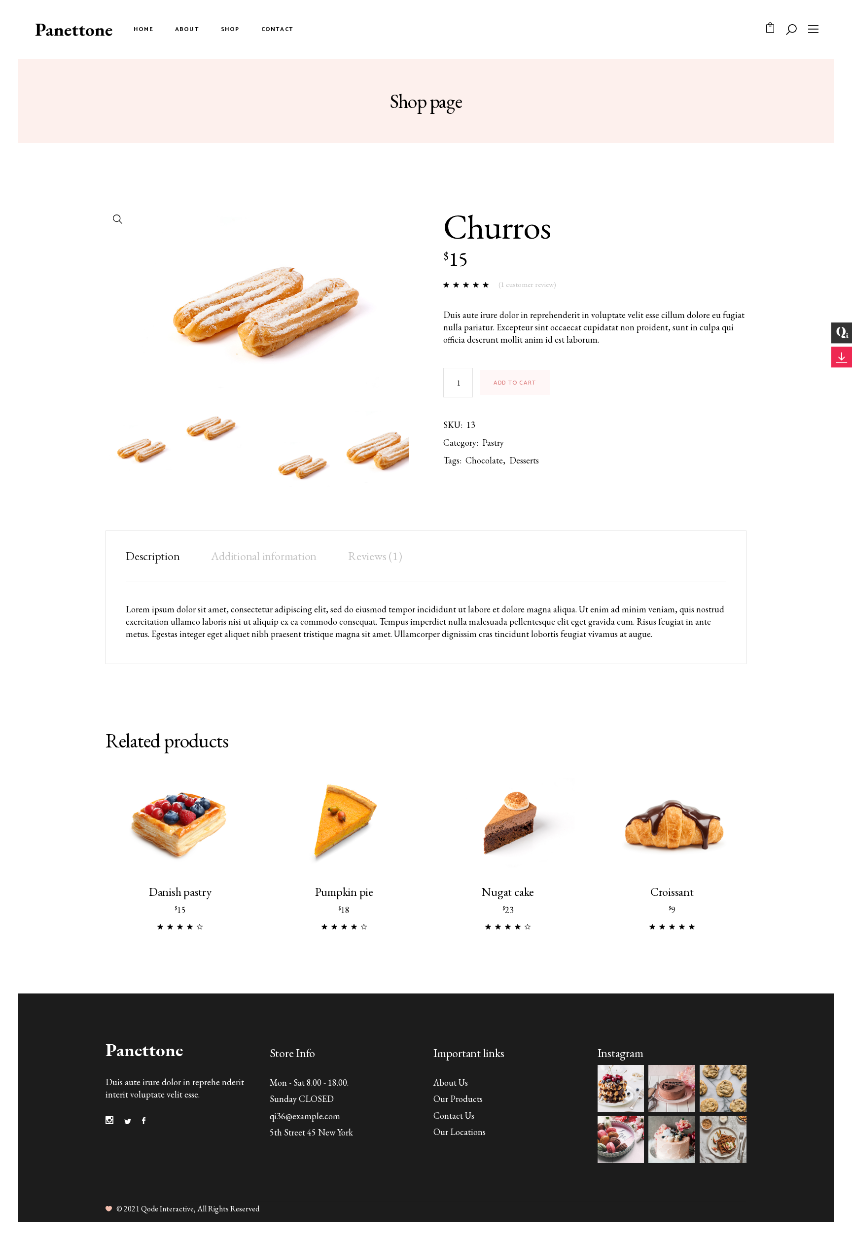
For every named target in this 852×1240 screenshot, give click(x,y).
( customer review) (527, 284)
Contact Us (453, 1115)
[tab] (160, 556)
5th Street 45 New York (311, 1132)
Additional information (264, 556)
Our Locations (459, 1131)
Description (152, 556)
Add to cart (515, 383)
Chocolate (484, 460)
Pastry (493, 442)
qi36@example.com (305, 1116)
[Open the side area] (813, 29)
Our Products (458, 1098)
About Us (450, 1082)
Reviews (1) (375, 556)
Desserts (524, 460)
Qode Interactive (167, 1209)
